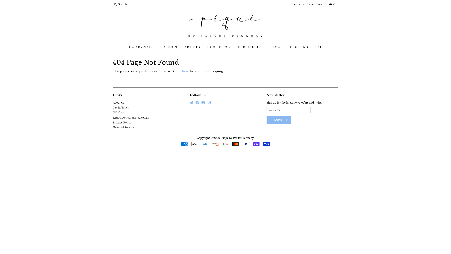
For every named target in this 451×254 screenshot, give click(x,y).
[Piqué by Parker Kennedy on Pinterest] (203, 103)
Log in (296, 4)
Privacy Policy (122, 122)
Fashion (169, 47)
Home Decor (219, 47)
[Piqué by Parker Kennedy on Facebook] (197, 103)
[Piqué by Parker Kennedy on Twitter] (192, 103)
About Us (118, 102)
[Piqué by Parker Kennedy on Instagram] (209, 103)
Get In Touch (121, 107)
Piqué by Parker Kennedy (237, 138)
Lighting (299, 47)
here (185, 71)
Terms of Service (123, 127)
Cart (335, 4)
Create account (314, 4)
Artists (192, 47)
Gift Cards (119, 112)
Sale (320, 47)
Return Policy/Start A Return (131, 117)
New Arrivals (140, 47)
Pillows (275, 47)
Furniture (248, 47)
